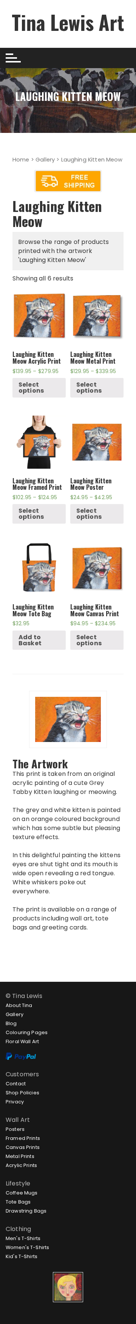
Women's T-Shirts (27, 1247)
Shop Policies (22, 1092)
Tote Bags (18, 1202)
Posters (15, 1129)
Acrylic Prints (21, 1165)
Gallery (45, 159)
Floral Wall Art (22, 1041)
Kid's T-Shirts (21, 1256)
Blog (11, 1023)
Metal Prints (20, 1156)
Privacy (15, 1102)
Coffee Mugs (22, 1193)
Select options (31, 387)
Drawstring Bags (26, 1211)
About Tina (19, 1005)
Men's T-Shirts (23, 1238)
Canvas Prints (23, 1147)
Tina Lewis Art (68, 22)
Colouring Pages (27, 1032)
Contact (16, 1083)
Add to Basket (30, 640)
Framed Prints (23, 1138)
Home (20, 159)
